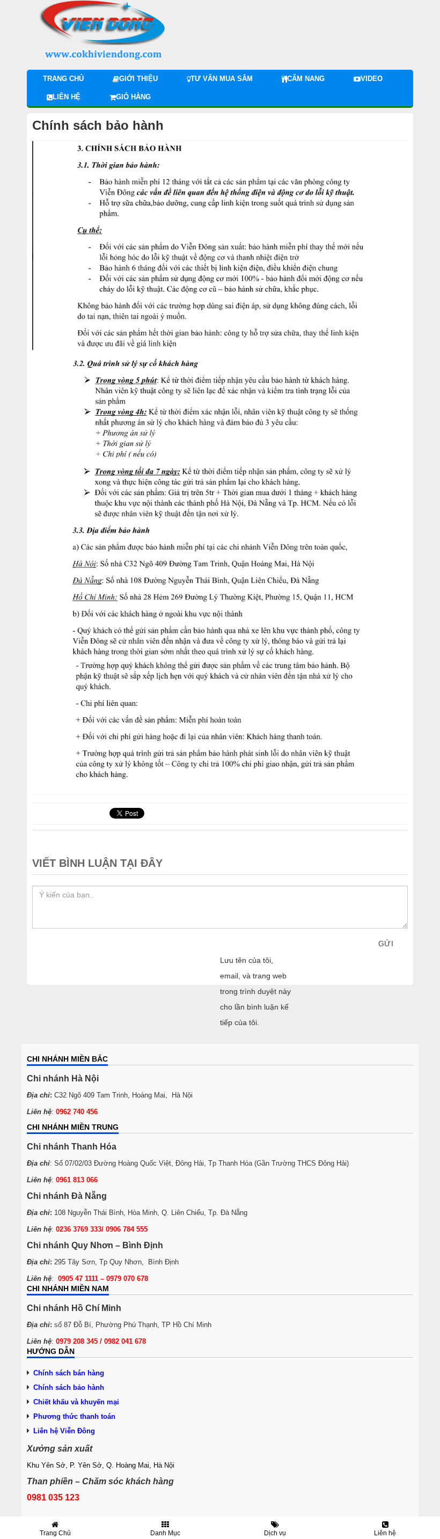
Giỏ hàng (133, 97)
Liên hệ (66, 97)
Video (372, 79)
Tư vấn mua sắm (221, 79)
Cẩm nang (306, 79)
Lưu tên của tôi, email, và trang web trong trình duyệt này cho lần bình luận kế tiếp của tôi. (255, 991)
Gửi (385, 943)
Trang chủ (63, 79)
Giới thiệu (138, 79)
